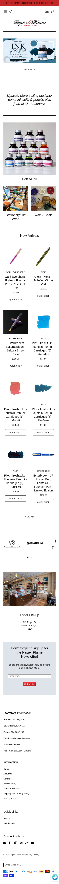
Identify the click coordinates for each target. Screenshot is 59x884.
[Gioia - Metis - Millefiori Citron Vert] (43, 256)
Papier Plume (15, 855)
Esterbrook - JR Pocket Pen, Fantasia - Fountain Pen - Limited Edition (43, 483)
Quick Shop (15, 300)
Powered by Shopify (30, 855)
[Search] (11, 11)
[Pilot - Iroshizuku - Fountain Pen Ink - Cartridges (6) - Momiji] (15, 388)
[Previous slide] (6, 51)
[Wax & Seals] (43, 198)
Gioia (43, 272)
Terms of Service (11, 788)
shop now (29, 70)
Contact (6, 779)
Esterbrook (15, 339)
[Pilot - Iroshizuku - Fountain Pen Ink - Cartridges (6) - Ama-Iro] (43, 322)
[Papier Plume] (29, 23)
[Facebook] (9, 843)
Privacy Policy (9, 798)
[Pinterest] (21, 843)
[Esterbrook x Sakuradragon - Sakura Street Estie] (15, 322)
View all (29, 517)
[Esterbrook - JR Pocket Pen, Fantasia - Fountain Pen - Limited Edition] (43, 454)
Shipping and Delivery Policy (16, 793)
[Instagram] (15, 843)
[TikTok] (26, 843)
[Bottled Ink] (29, 148)
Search (6, 818)
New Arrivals (9, 823)
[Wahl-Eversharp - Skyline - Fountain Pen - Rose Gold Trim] (15, 256)
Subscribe (29, 684)
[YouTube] (32, 843)
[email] (4, 843)
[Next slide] (52, 51)
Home (6, 769)
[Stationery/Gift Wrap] (15, 198)
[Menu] (5, 12)
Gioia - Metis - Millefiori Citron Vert (43, 280)
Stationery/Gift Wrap (15, 217)
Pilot (43, 339)
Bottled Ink (29, 179)
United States (14, 865)
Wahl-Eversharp (15, 272)
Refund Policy (9, 783)
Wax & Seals (43, 215)
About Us (7, 774)
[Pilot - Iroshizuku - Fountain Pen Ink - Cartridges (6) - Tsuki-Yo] (15, 454)
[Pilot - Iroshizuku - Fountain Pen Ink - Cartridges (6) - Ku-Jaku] (43, 388)
